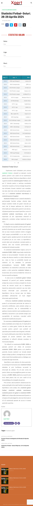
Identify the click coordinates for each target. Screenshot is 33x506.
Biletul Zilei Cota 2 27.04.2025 (17, 468)
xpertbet (6, 419)
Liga (14, 77)
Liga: (5, 52)
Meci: (5, 63)
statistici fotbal (7, 173)
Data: (5, 41)
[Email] (16, 423)
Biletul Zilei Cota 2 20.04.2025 (17, 487)
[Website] (18, 423)
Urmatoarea (18, 162)
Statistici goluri (10, 430)
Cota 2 (11, 470)
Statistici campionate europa (9, 9)
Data (4, 77)
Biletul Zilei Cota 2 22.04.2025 (17, 478)
